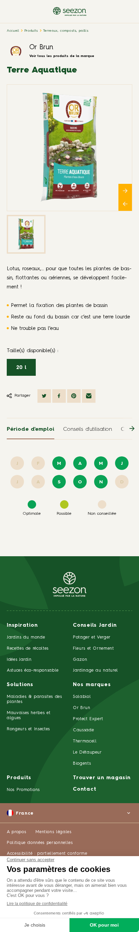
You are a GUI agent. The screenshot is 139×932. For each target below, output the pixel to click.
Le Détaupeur (87, 752)
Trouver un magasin (102, 778)
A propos (16, 832)
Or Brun (41, 47)
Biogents (82, 763)
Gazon (80, 659)
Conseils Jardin (94, 625)
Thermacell (85, 741)
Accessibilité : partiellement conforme (47, 853)
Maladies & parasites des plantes (34, 699)
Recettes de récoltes (28, 648)
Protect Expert (88, 719)
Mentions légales (53, 832)
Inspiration (22, 625)
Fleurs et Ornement (93, 648)
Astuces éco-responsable (33, 670)
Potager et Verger (92, 637)
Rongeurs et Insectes (28, 729)
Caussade (83, 730)
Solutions (20, 684)
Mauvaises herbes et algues (28, 715)
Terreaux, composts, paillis (66, 30)
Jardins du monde (26, 637)
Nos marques (92, 684)
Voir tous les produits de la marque (61, 56)
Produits (31, 30)
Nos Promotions (23, 790)
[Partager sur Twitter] (44, 396)
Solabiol (82, 697)
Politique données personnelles (40, 843)
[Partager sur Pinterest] (74, 396)
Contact (84, 789)
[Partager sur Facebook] (59, 396)
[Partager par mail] (88, 396)
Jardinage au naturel (95, 670)
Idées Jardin (19, 659)
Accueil (13, 30)
